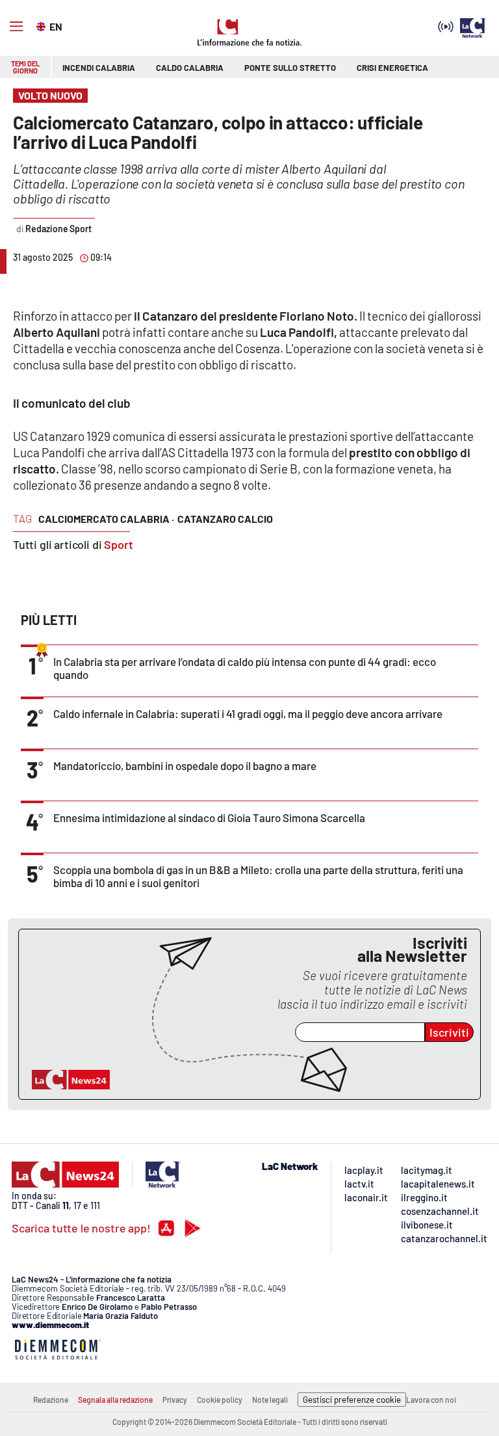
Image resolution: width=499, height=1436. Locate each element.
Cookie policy (219, 1399)
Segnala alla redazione (115, 1399)
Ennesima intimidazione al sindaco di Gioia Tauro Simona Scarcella (209, 817)
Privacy (174, 1399)
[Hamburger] (16, 26)
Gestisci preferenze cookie (352, 1399)
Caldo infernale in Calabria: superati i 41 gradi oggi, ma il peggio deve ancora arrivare (247, 713)
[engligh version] (42, 25)
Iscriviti (449, 1032)
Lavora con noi (431, 1399)
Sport (118, 544)
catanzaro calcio (225, 518)
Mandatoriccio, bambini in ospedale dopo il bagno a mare (184, 765)
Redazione (50, 1399)
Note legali (270, 1399)
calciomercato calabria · (106, 518)
